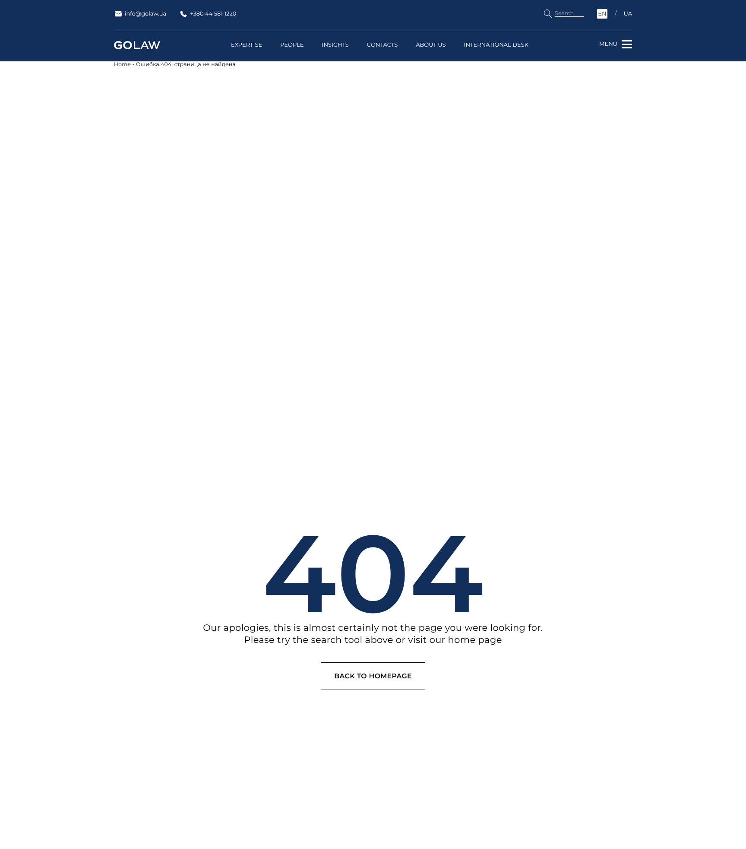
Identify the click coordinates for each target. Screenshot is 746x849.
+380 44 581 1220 (213, 13)
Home (122, 64)
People (291, 45)
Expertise (246, 45)
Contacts (382, 45)
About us (431, 45)
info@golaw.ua (145, 13)
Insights (335, 45)
